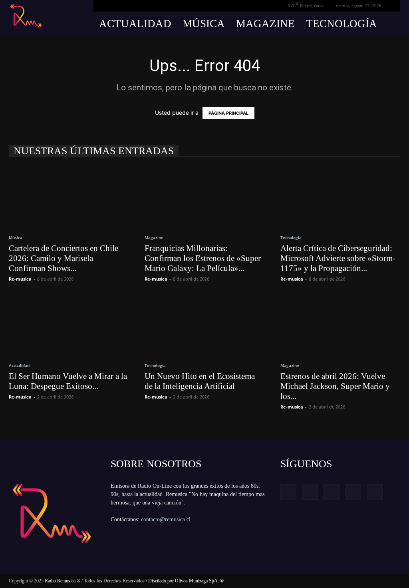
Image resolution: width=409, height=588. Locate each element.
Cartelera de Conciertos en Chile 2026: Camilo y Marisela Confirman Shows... (63, 258)
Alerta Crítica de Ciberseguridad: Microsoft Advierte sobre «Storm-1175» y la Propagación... (337, 258)
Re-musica (20, 279)
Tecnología (341, 24)
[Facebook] (288, 492)
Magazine (265, 24)
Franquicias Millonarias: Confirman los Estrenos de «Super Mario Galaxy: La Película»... (203, 258)
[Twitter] (353, 492)
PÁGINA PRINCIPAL (228, 113)
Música (204, 24)
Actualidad (135, 24)
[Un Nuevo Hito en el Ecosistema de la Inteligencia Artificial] (204, 324)
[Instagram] (310, 492)
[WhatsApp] (375, 492)
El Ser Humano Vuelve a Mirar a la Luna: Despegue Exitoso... (68, 381)
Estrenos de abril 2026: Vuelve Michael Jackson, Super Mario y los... (335, 386)
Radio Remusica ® (62, 581)
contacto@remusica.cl (166, 519)
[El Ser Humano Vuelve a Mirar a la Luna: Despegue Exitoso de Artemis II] (69, 324)
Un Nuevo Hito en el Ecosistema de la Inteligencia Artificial (200, 381)
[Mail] (332, 492)
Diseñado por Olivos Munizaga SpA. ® (186, 581)
